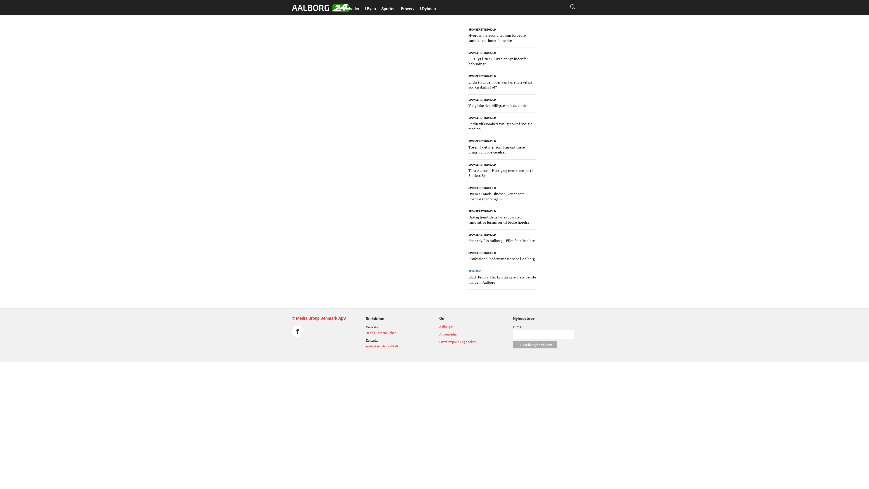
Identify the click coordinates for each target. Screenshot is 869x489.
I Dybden (428, 8)
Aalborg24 (446, 326)
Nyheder (351, 8)
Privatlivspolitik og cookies (458, 342)
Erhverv (408, 8)
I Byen (370, 8)
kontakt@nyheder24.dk (382, 346)
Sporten (388, 8)
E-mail (518, 326)
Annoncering (448, 334)
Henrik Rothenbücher (381, 333)
